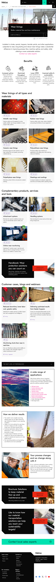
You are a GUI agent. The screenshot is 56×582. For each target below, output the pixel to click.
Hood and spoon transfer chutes (39, 394)
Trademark (38, 561)
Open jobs (5, 558)
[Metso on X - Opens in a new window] (42, 576)
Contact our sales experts (28, 54)
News (3, 561)
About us (4, 556)
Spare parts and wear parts (19, 6)
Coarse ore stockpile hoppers (38, 397)
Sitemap (37, 559)
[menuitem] (44, 2)
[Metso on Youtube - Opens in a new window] (49, 576)
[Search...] (49, 2)
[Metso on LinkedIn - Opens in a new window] (36, 576)
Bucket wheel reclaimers (37, 396)
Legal (41, 559)
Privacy (45, 559)
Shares (4, 577)
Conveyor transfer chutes (37, 392)
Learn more (5, 554)
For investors (5, 569)
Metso (3, 6)
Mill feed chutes (35, 386)
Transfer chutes (35, 391)
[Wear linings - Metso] (8, 2)
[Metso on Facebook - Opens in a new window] (39, 576)
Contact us (19, 554)
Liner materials (15, 35)
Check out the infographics (40, 521)
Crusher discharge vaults (37, 388)
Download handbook (40, 268)
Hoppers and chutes (36, 389)
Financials (5, 575)
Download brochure (40, 494)
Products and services (9, 7)
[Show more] (54, 6)
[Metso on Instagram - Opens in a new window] (46, 576)
